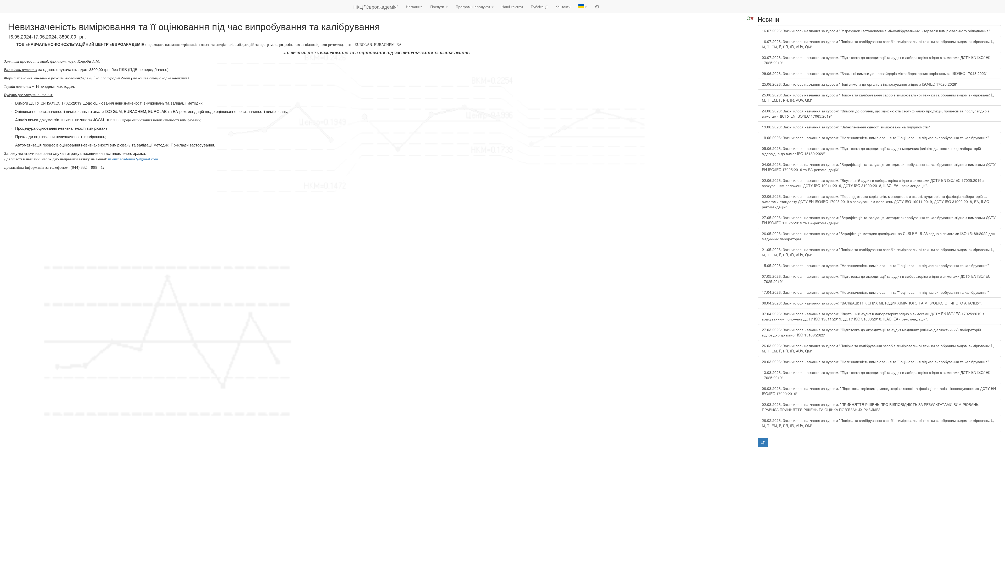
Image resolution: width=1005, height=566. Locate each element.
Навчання (414, 6)
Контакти (563, 6)
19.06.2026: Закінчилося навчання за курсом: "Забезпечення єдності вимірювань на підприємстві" (846, 126)
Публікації (539, 6)
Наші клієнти (512, 6)
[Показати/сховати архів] (763, 442)
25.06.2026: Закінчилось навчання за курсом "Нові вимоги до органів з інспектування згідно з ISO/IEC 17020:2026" (859, 84)
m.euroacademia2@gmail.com (133, 159)
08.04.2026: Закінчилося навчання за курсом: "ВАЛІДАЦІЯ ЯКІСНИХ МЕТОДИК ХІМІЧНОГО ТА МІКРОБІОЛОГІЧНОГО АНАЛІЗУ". (872, 303)
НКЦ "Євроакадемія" (375, 6)
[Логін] (596, 6)
